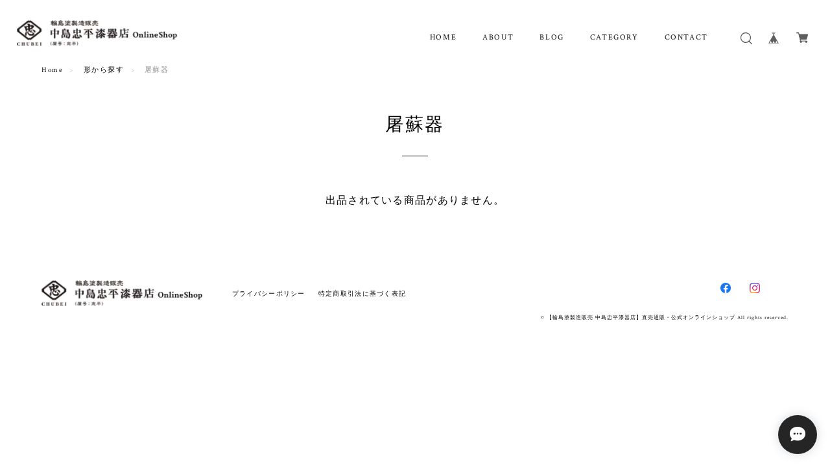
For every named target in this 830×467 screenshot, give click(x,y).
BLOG (551, 37)
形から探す (104, 70)
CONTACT (686, 37)
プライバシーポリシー (268, 293)
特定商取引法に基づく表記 (362, 293)
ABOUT (498, 37)
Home (52, 70)
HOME (443, 37)
